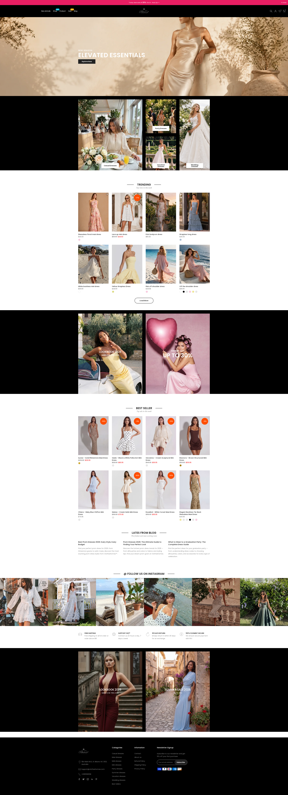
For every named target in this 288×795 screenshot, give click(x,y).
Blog (75, 11)
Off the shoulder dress (188, 286)
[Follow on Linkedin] (92, 779)
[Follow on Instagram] (88, 779)
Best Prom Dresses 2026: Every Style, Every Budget (97, 543)
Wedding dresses (118, 780)
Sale (70, 11)
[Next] (284, 602)
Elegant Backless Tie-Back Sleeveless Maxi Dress (190, 513)
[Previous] (4, 602)
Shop (56, 11)
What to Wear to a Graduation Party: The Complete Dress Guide (187, 543)
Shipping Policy (140, 765)
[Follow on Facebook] (79, 779)
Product (63, 11)
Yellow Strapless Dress (121, 286)
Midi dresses (116, 761)
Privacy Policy (139, 769)
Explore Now (87, 61)
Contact (137, 753)
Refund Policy (139, 761)
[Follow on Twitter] (83, 779)
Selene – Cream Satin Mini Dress (125, 512)
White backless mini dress (88, 286)
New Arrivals (46, 11)
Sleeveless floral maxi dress (89, 234)
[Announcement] (144, 2)
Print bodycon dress (154, 234)
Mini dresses (116, 765)
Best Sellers (116, 784)
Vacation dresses (118, 776)
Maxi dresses (117, 757)
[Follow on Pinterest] (96, 779)
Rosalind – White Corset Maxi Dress (160, 512)
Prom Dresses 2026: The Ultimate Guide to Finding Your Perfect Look (142, 543)
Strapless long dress (187, 234)
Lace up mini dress (119, 234)
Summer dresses (118, 772)
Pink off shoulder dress (155, 286)
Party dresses (117, 769)
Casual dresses (118, 753)
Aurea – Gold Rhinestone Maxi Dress (93, 458)
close (5, 2)
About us (137, 757)
